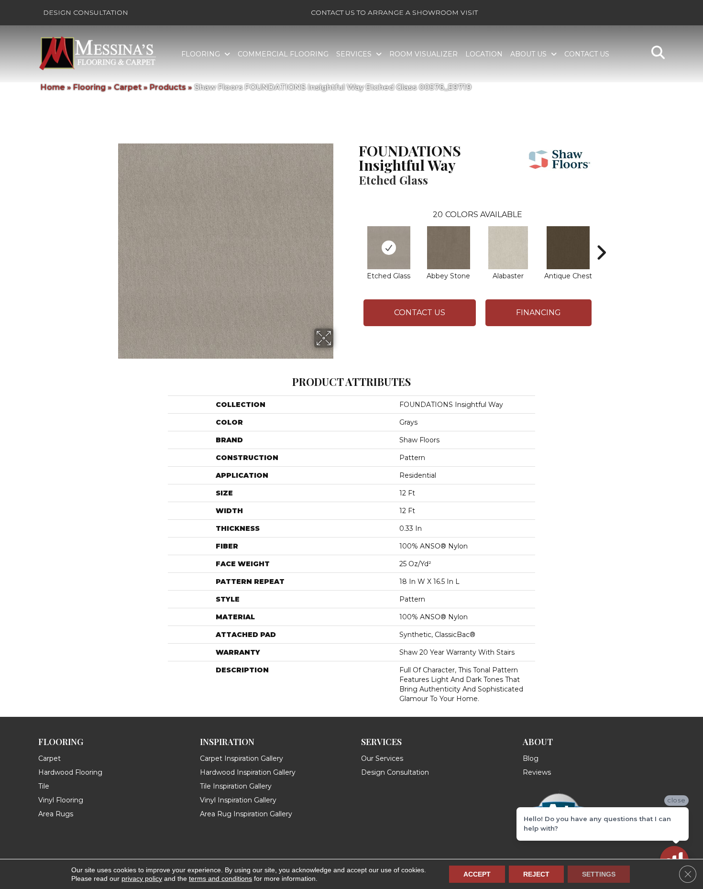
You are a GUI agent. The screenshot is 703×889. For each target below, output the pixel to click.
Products (168, 87)
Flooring (89, 87)
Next (601, 238)
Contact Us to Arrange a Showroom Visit (394, 12)
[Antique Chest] (568, 248)
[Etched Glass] (389, 248)
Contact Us (419, 312)
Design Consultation (85, 12)
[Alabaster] (508, 248)
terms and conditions (220, 878)
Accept (477, 874)
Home (53, 87)
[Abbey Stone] (448, 248)
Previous (354, 238)
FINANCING (538, 312)
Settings (598, 874)
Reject (536, 874)
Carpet (128, 87)
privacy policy (141, 878)
